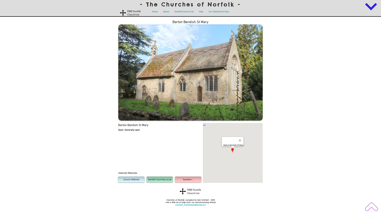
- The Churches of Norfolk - (190, 4)
